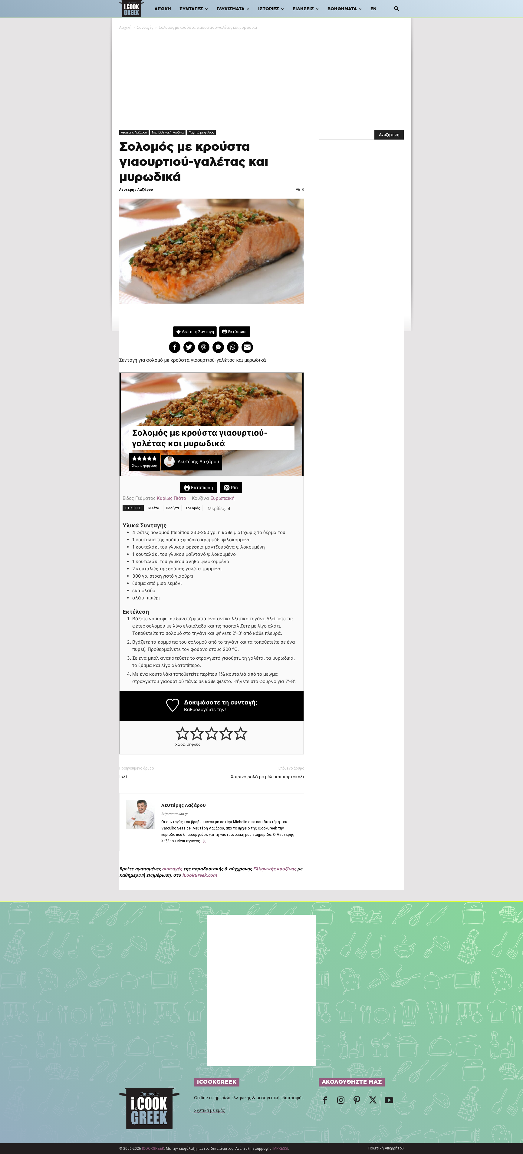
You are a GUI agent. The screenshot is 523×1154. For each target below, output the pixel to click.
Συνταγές (191, 9)
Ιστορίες (268, 9)
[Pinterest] (357, 1102)
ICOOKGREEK (153, 1148)
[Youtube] (389, 1102)
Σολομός (193, 508)
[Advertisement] (261, 76)
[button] (396, 9)
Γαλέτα (153, 508)
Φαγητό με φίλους (201, 132)
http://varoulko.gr (174, 814)
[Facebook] (325, 1102)
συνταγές (172, 869)
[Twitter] (373, 1102)
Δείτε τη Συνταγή (197, 331)
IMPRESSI (280, 1148)
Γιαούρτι (172, 508)
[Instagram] (341, 1102)
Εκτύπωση (237, 331)
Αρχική (162, 9)
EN (373, 9)
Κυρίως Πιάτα (171, 498)
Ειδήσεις (303, 9)
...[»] (203, 841)
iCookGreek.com (199, 875)
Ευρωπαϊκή (222, 498)
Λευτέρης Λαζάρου (134, 132)
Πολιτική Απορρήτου (386, 1148)
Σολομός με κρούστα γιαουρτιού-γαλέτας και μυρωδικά (193, 162)
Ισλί (123, 777)
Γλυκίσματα (231, 9)
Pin (234, 487)
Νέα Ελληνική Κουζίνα (168, 132)
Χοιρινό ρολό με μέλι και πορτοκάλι (267, 777)
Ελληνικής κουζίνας (274, 869)
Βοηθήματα (342, 9)
